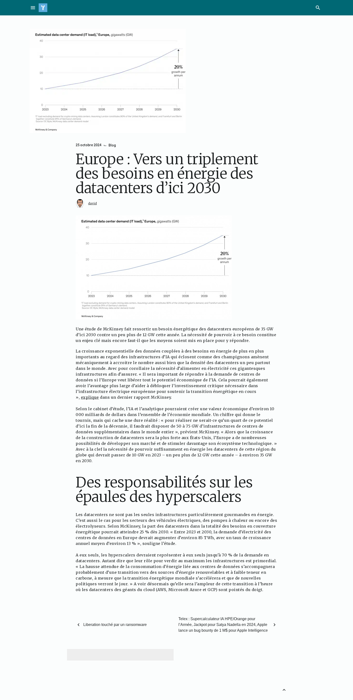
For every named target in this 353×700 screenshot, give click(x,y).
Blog (112, 145)
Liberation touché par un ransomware (115, 625)
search (318, 8)
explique (90, 397)
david (92, 203)
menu (33, 8)
